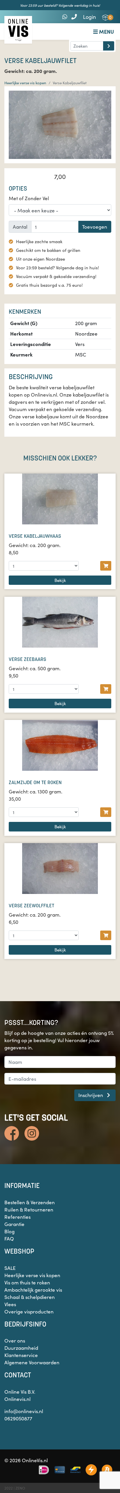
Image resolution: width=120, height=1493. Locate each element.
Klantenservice (21, 1355)
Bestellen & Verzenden (29, 1202)
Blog (9, 1231)
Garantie (14, 1223)
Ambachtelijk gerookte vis (33, 1289)
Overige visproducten (29, 1311)
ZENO (20, 1488)
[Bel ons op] (74, 16)
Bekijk (60, 580)
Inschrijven (91, 1094)
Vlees (10, 1304)
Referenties (17, 1216)
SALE (10, 1267)
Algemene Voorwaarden (31, 1362)
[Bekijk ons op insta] (31, 1133)
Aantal (20, 226)
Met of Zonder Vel (29, 198)
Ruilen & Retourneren (28, 1209)
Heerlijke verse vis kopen (25, 82)
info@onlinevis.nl (23, 1411)
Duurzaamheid (21, 1347)
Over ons (14, 1340)
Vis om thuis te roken (27, 1282)
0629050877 (18, 1418)
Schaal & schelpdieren (29, 1296)
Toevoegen (94, 226)
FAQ (9, 1238)
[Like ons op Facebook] (11, 1133)
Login (89, 16)
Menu (106, 31)
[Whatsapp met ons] (64, 16)
